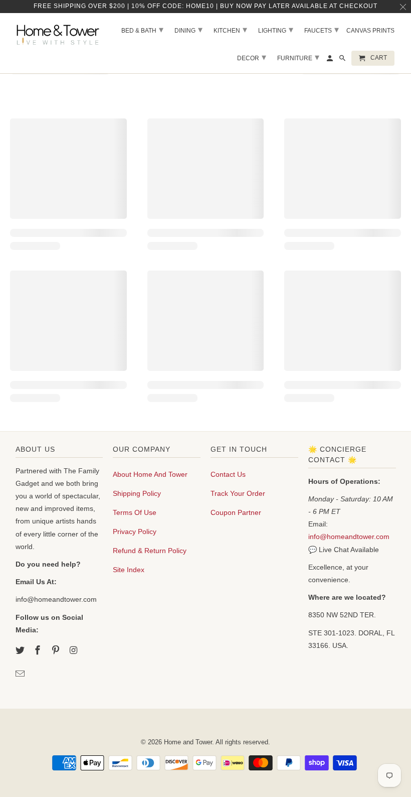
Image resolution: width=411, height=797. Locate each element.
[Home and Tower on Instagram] (74, 650)
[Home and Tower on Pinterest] (56, 650)
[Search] (343, 60)
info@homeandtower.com (348, 537)
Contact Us (228, 474)
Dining (188, 30)
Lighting (275, 30)
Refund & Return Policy (149, 551)
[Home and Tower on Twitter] (21, 650)
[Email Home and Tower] (21, 674)
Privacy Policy (134, 531)
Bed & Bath (142, 30)
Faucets (321, 30)
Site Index (128, 570)
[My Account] (330, 60)
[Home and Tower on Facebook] (38, 650)
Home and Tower (188, 742)
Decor (251, 57)
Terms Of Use (134, 512)
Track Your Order (238, 493)
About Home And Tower (150, 474)
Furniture (298, 57)
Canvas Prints (370, 30)
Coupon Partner (236, 512)
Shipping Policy (137, 493)
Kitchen (230, 30)
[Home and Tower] (59, 33)
